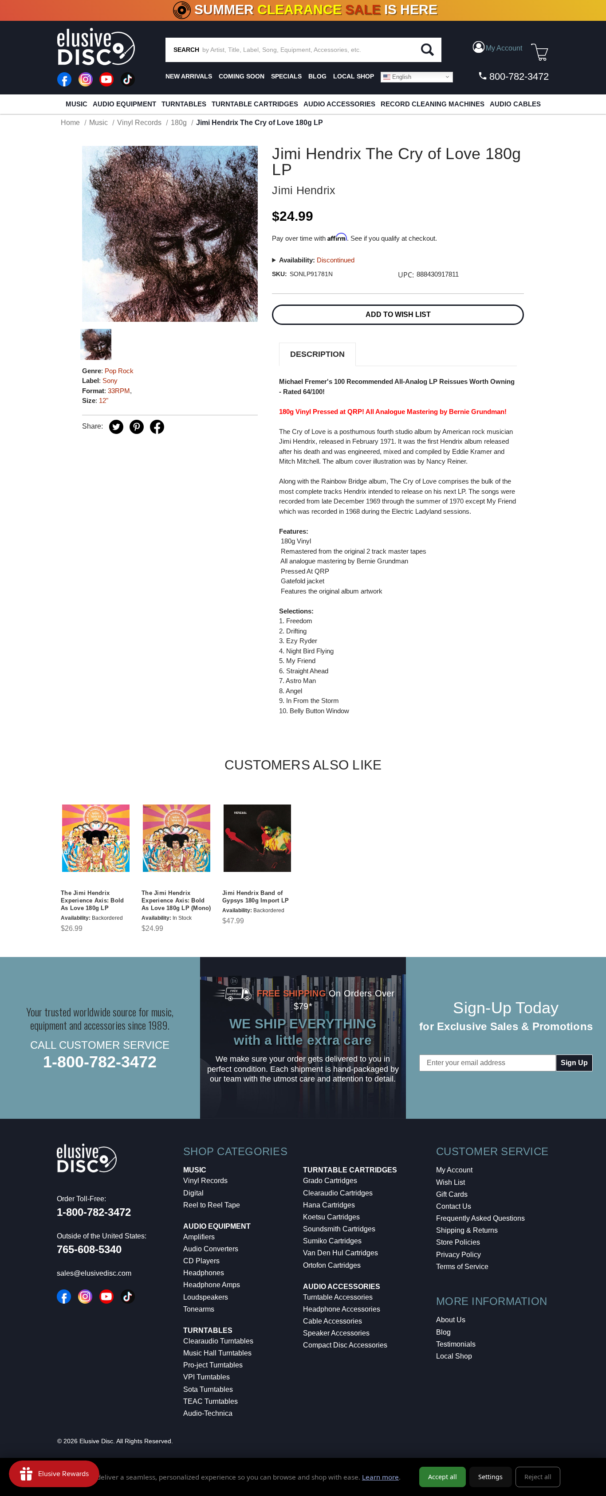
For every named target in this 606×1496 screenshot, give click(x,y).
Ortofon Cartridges (332, 1265)
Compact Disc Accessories (345, 1345)
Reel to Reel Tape (211, 1205)
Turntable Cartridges (255, 104)
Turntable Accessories (338, 1297)
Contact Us (453, 1206)
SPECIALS (286, 76)
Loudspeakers (205, 1297)
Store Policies (458, 1242)
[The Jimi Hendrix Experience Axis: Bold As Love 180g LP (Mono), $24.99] (176, 838)
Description (317, 354)
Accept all (442, 1477)
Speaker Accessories (336, 1333)
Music (76, 104)
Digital (193, 1193)
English (400, 76)
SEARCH (186, 49)
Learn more (380, 1477)
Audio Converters (210, 1249)
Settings (490, 1477)
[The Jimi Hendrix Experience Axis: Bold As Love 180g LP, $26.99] (96, 838)
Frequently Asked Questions (480, 1218)
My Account (454, 1170)
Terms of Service (462, 1266)
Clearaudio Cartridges (338, 1193)
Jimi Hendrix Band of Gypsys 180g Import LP (255, 897)
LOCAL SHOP (353, 76)
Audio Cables (515, 104)
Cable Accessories (332, 1321)
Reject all (537, 1477)
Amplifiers (199, 1237)
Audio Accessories (339, 104)
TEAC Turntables (210, 1401)
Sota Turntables (208, 1389)
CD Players (201, 1261)
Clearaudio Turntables (218, 1341)
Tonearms (198, 1309)
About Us (450, 1320)
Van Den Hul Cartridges (340, 1253)
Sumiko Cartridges (332, 1241)
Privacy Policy (458, 1254)
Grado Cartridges (330, 1180)
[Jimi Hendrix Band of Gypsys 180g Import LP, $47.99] (257, 838)
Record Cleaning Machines (432, 104)
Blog (443, 1332)
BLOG (317, 76)
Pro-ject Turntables (213, 1365)
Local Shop (454, 1356)
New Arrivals (188, 76)
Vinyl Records (205, 1180)
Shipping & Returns (467, 1230)
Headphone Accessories (341, 1309)
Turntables (183, 104)
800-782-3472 (518, 76)
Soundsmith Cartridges (339, 1229)
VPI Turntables (206, 1377)
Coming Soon (241, 76)
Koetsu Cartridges (331, 1217)
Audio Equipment (124, 104)
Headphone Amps (211, 1285)
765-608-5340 (89, 1249)
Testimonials (456, 1344)
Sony (110, 380)
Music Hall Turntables (217, 1353)
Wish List (450, 1182)
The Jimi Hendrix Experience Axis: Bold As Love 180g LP (92, 900)
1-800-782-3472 (100, 1062)
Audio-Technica (207, 1413)
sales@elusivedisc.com (94, 1273)
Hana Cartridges (329, 1205)
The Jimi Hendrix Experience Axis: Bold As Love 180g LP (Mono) (176, 900)
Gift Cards (452, 1194)
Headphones (203, 1273)
